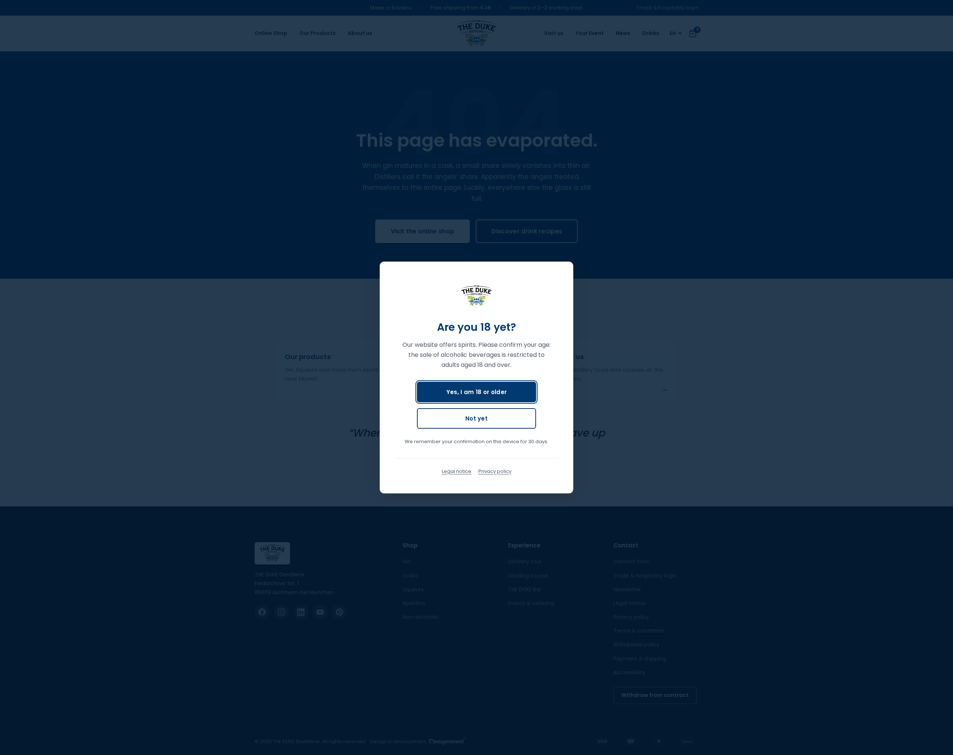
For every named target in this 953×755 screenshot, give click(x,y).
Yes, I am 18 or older (476, 392)
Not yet (476, 418)
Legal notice (456, 471)
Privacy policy (494, 471)
